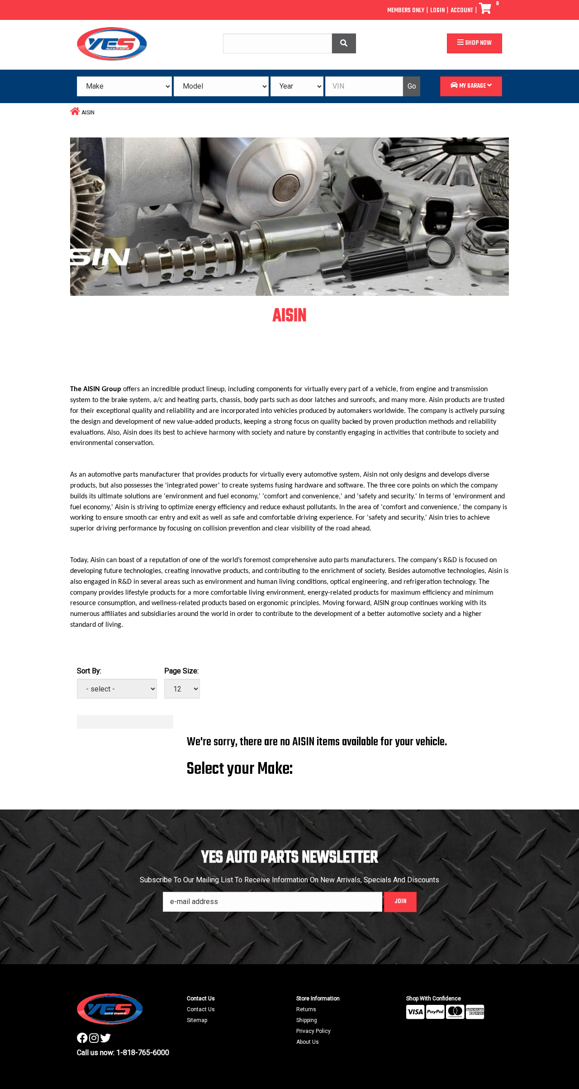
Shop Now (478, 43)
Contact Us (201, 1009)
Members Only (405, 10)
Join (400, 901)
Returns (306, 1009)
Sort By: (89, 671)
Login (437, 10)
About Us (307, 1042)
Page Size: (181, 671)
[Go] (344, 43)
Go (412, 86)
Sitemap (197, 1020)
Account (462, 10)
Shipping (306, 1020)
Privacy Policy (313, 1031)
